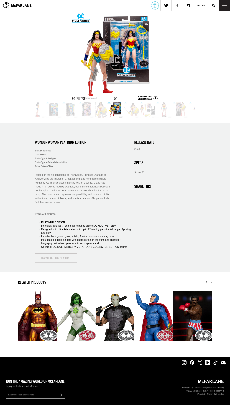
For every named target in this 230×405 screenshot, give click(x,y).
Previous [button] (206, 282)
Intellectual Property (215, 388)
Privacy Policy (187, 388)
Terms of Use (200, 388)
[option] (115, 56)
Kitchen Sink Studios (215, 394)
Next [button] (211, 282)
